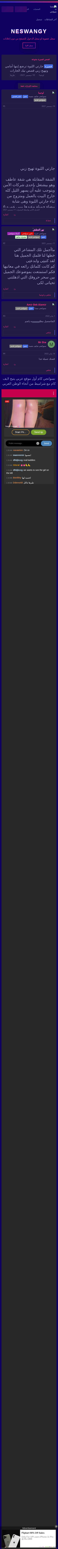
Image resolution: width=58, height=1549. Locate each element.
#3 (4, 316)
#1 (4, 106)
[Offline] (53, 93)
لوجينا (41, 75)
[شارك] (8, 106)
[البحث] (4, 9)
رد (15, 214)
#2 (4, 243)
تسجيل (39, 19)
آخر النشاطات (50, 19)
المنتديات (36, 9)
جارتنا (12, 75)
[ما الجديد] (11, 9)
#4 (4, 353)
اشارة (5, 214)
